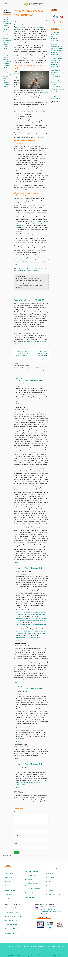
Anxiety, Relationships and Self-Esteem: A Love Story (40, 353)
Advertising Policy (57, 946)
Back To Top (7, 855)
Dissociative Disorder (31, 871)
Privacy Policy (41, 946)
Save (16, 852)
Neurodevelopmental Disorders (32, 885)
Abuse (7, 869)
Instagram (29, 260)
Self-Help (48, 882)
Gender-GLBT (30, 879)
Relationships (49, 873)
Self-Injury (48, 886)
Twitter (16, 260)
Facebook (41, 258)
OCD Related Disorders (32, 889)
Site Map (7, 946)
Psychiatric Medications (12, 912)
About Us (13, 946)
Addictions (8, 877)
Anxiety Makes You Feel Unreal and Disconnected (57, 60)
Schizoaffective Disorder (53, 894)
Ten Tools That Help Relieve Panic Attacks (57, 92)
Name (16, 828)
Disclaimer (49, 946)
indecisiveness (22, 268)
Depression (8, 894)
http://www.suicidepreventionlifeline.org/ (29, 637)
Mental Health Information (13, 916)
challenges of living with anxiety (27, 133)
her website (28, 341)
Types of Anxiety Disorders (6, 49)
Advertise (26, 946)
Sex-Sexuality (49, 890)
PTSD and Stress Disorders (53, 869)
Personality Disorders (32, 897)
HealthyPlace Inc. (18, 956)
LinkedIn (22, 260)
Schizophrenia (49, 877)
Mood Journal (9, 933)
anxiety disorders (42, 93)
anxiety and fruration (34, 268)
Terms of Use (33, 946)
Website (16, 844)
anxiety (36, 270)
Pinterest (38, 260)
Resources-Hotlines (11, 920)
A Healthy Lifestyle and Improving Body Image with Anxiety (22, 353)
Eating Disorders (30, 875)
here (15, 264)
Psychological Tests (11, 929)
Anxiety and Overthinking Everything (55, 34)
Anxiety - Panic (10, 886)
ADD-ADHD (9, 873)
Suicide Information (11, 925)
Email (16, 836)
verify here (44, 913)
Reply (16, 375)
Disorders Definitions (12, 908)
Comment (17, 812)
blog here (27, 258)
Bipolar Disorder (10, 890)
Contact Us (19, 946)
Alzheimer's (8, 882)
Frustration (30, 270)
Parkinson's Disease (31, 893)
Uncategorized (7, 53)
